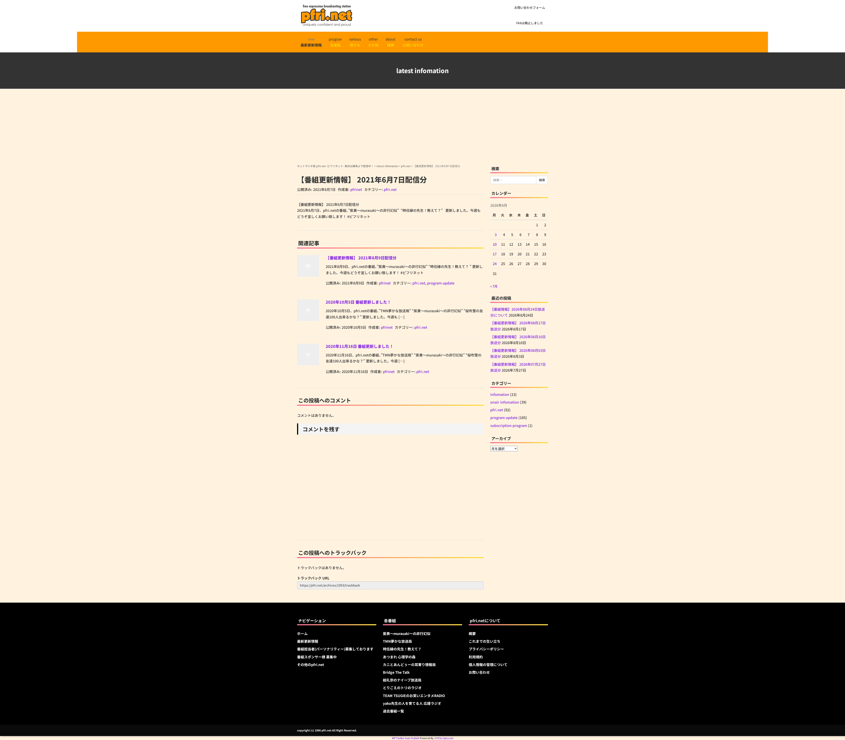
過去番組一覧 (393, 711)
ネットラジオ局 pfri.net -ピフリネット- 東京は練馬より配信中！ (335, 166)
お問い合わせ (479, 672)
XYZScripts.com (444, 738)
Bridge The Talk (396, 672)
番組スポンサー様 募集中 (317, 656)
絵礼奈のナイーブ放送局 (402, 680)
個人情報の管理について (488, 664)
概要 (472, 633)
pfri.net (405, 166)
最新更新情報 (307, 641)
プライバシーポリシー (486, 648)
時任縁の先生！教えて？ (402, 648)
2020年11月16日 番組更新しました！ (359, 346)
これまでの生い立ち (484, 641)
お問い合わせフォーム (529, 7)
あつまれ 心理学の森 (399, 656)
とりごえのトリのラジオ (402, 687)
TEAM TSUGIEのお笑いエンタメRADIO (414, 695)
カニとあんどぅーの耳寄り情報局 (409, 664)
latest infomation (387, 166)
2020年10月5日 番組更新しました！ (358, 302)
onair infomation (504, 402)
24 (495, 263)
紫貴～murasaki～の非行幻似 (406, 633)
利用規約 (476, 656)
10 (495, 244)
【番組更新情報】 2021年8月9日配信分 (361, 257)
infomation (499, 394)
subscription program (508, 425)
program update (440, 283)
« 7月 (494, 286)
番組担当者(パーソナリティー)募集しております (335, 648)
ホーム (302, 633)
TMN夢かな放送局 (397, 641)
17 (495, 254)
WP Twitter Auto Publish (405, 738)
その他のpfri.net (310, 664)
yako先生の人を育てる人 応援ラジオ (412, 703)
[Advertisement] (422, 131)
